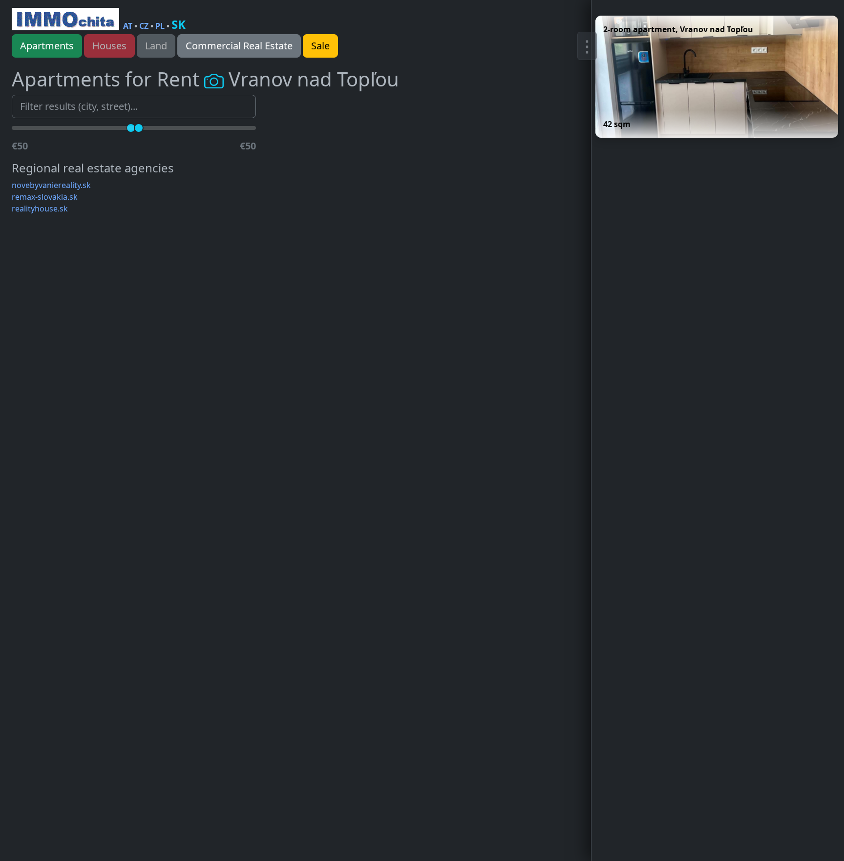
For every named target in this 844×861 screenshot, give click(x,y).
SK (178, 24)
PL (160, 26)
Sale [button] (320, 45)
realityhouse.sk (40, 208)
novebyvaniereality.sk (51, 185)
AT (127, 26)
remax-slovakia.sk (45, 196)
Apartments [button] (47, 45)
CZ (143, 26)
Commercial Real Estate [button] (239, 45)
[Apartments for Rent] (65, 19)
